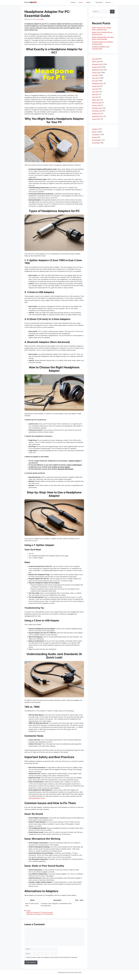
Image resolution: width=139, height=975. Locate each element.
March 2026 (96, 61)
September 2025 (97, 70)
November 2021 (97, 111)
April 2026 (95, 59)
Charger (73, 2)
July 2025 (95, 75)
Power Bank (99, 2)
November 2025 (97, 64)
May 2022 (95, 94)
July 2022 (95, 89)
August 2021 (96, 119)
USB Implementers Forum (37, 798)
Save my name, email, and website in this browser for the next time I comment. (52, 957)
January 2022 (96, 105)
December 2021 (97, 108)
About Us (108, 2)
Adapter (81, 2)
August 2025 (96, 72)
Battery (88, 2)
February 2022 (96, 102)
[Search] (112, 12)
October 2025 (96, 67)
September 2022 (97, 83)
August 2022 (96, 86)
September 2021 (97, 116)
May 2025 (95, 81)
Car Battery (95, 134)
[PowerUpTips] (30, 2)
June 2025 (95, 78)
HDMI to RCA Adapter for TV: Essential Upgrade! (39, 912)
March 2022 (96, 100)
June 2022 (95, 91)
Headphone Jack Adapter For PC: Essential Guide (39, 914)
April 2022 (95, 97)
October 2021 (96, 113)
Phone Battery (96, 140)
